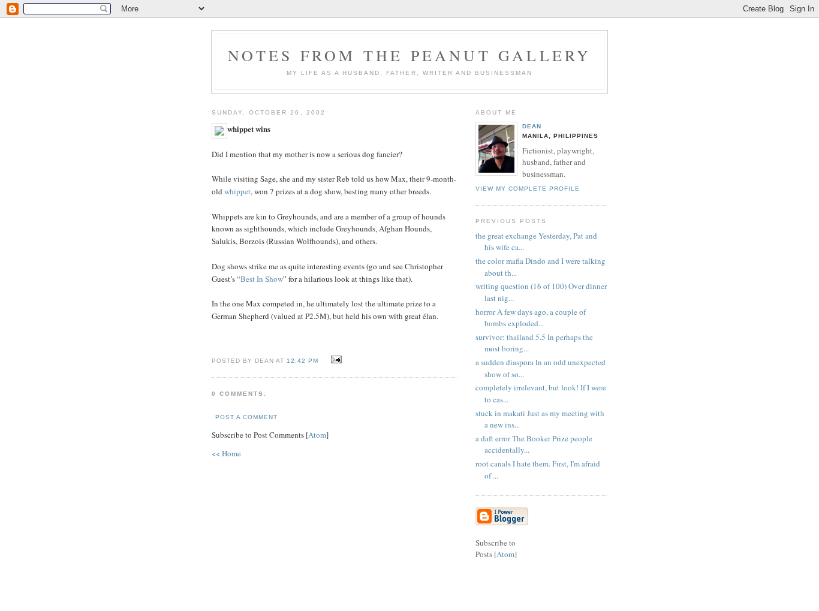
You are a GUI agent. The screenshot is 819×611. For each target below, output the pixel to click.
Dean (531, 126)
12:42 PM (304, 360)
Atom (317, 434)
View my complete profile (527, 188)
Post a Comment (246, 417)
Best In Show (261, 278)
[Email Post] (334, 359)
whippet (237, 191)
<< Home (226, 453)
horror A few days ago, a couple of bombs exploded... (530, 317)
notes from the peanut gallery (410, 55)
